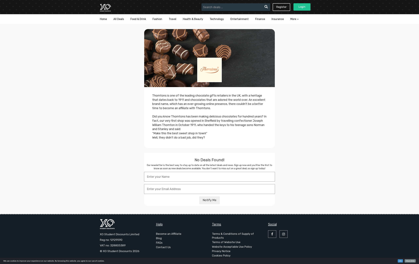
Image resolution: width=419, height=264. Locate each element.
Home (103, 19)
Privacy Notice (221, 251)
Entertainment (239, 19)
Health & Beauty (193, 19)
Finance (260, 19)
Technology (217, 19)
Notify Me (209, 200)
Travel (172, 19)
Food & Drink (138, 19)
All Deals (118, 19)
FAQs (159, 242)
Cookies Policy (221, 255)
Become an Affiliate (168, 233)
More (293, 19)
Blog (159, 238)
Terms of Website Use (226, 242)
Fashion (157, 19)
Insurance (278, 19)
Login (302, 6)
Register (281, 6)
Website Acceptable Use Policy (232, 246)
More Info (410, 261)
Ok (400, 261)
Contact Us (163, 247)
